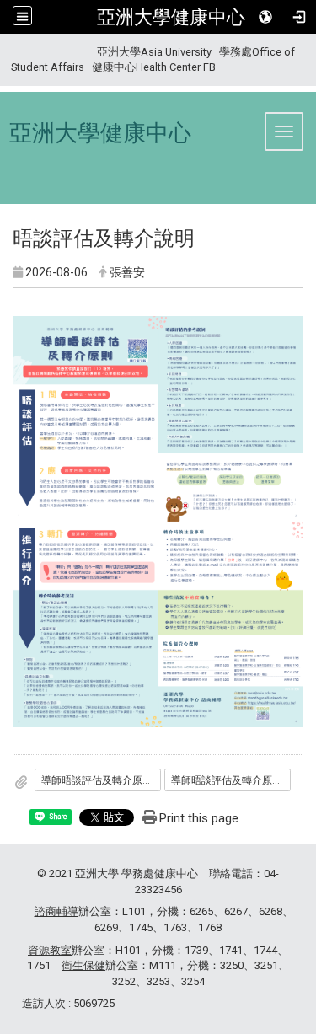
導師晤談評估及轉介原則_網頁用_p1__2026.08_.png (101, 780)
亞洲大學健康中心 (171, 17)
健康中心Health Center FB (154, 67)
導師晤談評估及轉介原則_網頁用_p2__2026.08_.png (231, 780)
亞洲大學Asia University (154, 52)
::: (4, 52)
